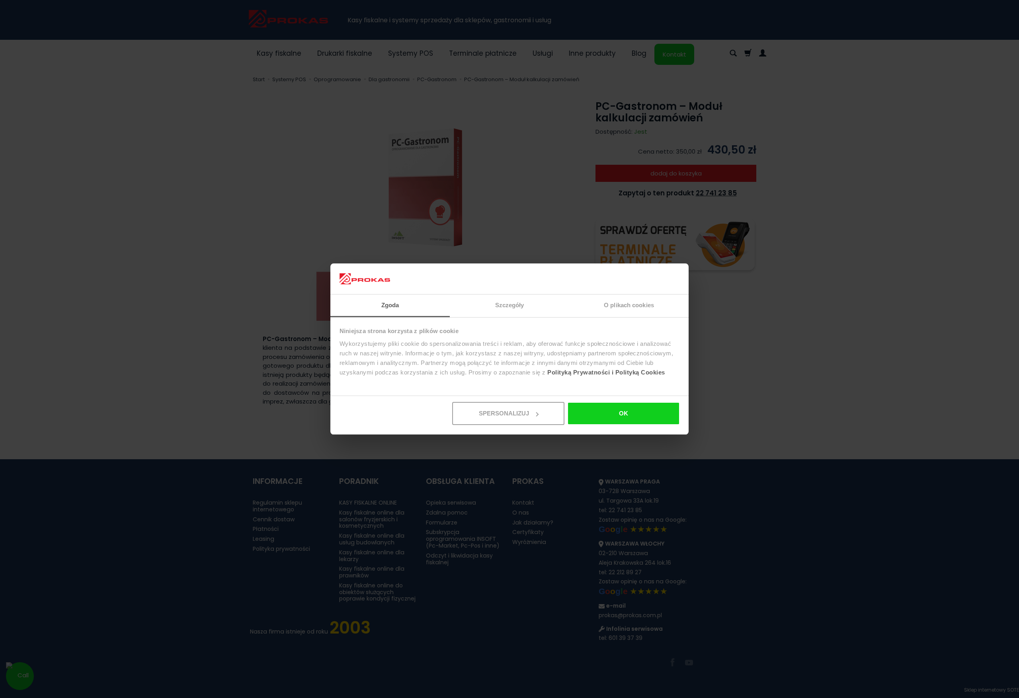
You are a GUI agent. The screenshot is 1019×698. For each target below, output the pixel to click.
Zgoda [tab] (390, 305)
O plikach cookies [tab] (629, 305)
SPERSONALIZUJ (504, 413)
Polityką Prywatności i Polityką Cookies (606, 372)
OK (623, 413)
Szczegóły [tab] (509, 305)
